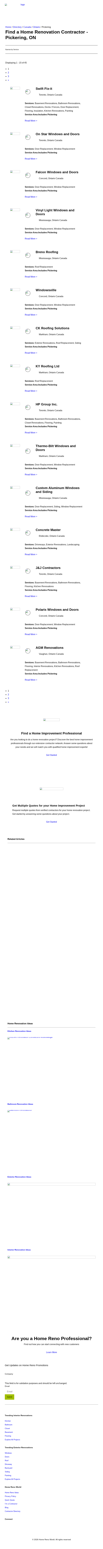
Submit (9, 1397)
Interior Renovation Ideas (19, 1250)
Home (8, 27)
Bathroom (8, 1425)
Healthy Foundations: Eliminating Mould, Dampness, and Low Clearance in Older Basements (75, 880)
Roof (6, 1461)
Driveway (8, 1464)
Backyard (8, 1468)
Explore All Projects (12, 1440)
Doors (7, 1457)
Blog (6, 1508)
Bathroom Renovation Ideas (20, 1104)
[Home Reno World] (21, 10)
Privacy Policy (10, 1496)
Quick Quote (10, 1500)
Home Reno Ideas (12, 1493)
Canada (27, 27)
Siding (7, 1472)
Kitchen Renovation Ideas (19, 1031)
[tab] (51, 49)
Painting (8, 1475)
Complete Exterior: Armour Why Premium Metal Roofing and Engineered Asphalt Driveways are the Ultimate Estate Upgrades (74, 915)
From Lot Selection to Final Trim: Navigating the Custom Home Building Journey (73, 846)
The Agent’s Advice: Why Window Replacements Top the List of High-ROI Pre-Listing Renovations (74, 948)
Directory (17, 27)
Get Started (51, 755)
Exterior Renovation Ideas (19, 1177)
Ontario (36, 27)
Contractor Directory (12, 1511)
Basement (9, 1432)
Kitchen (8, 1421)
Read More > (31, 121)
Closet (7, 1428)
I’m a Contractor (11, 1504)
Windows (8, 1453)
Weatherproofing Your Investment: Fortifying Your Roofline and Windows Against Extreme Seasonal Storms (73, 982)
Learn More (51, 1352)
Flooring (8, 1436)
